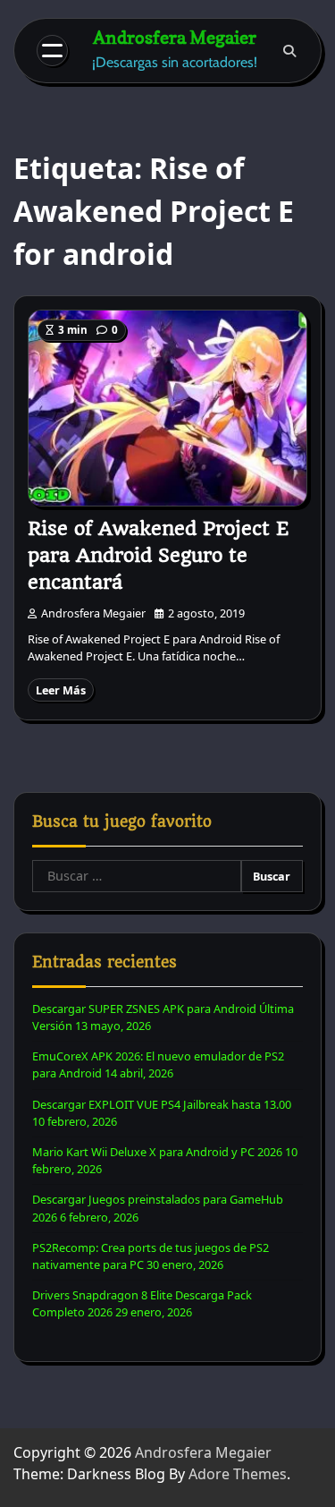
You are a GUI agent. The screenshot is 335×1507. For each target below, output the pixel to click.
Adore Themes (237, 1474)
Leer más (61, 690)
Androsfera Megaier (174, 37)
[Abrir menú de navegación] (52, 50)
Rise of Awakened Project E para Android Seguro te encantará (158, 555)
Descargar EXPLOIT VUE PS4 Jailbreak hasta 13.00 (161, 1104)
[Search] (289, 51)
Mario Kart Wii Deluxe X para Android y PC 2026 (157, 1152)
